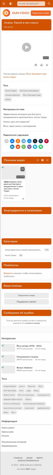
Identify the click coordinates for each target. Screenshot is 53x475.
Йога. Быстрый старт (32, 95)
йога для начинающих (29, 91)
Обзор (29, 458)
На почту (8, 27)
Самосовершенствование (33, 403)
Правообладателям (9, 446)
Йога (40, 386)
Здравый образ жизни (13, 399)
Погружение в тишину (27, 356)
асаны (7, 99)
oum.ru (22, 386)
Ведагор (31, 386)
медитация (29, 408)
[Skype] (35, 147)
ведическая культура (12, 408)
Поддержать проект (26, 301)
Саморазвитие (44, 395)
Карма (28, 399)
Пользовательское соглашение (14, 442)
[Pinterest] (46, 141)
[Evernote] (41, 147)
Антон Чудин (11, 91)
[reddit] (18, 147)
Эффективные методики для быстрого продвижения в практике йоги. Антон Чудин (13, 186)
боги (13, 412)
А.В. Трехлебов (10, 390)
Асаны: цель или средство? (16, 121)
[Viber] (29, 147)
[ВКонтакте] (12, 141)
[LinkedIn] (12, 147)
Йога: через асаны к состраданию (19, 126)
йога (21, 390)
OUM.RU (38, 465)
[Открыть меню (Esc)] (3, 3)
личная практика (12, 95)
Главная (18, 458)
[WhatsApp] (23, 147)
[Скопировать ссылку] (6, 141)
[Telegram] (23, 141)
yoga (29, 390)
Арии (6, 412)
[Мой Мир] (29, 141)
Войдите (8, 273)
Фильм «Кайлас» (25, 367)
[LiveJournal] (41, 141)
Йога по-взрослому (26, 395)
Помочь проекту (8, 428)
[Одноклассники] (18, 141)
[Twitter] (35, 141)
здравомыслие (43, 408)
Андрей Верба (10, 386)
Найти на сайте (7, 432)
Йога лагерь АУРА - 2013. (29, 346)
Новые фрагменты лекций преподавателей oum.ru (24, 250)
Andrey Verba (9, 395)
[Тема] (10, 3)
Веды (36, 390)
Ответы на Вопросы (12, 403)
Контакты (5, 436)
